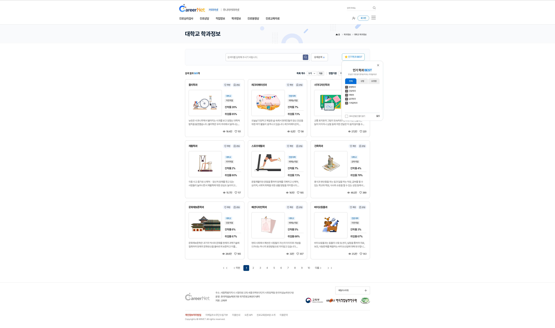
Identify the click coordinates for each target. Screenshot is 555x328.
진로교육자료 (273, 18)
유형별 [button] (374, 81)
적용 (320, 73)
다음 (317, 267)
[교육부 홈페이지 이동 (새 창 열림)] (314, 300)
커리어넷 (213, 10)
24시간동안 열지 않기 (357, 116)
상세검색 (318, 57)
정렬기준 (333, 73)
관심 (237, 85)
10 (309, 267)
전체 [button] (351, 81)
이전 (238, 267)
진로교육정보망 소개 (266, 315)
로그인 (363, 18)
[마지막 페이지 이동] (330, 268)
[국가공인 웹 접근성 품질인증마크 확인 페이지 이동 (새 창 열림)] (365, 300)
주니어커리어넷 (231, 10)
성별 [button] (362, 81)
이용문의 (284, 315)
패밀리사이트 (343, 290)
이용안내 (236, 315)
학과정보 (236, 18)
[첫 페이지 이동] (225, 268)
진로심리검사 (186, 18)
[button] (378, 65)
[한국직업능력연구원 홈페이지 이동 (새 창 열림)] (342, 300)
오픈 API (248, 315)
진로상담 (204, 18)
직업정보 (220, 18)
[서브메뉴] (373, 17)
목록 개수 (301, 73)
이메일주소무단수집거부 (217, 315)
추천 (228, 85)
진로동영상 (253, 18)
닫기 (378, 116)
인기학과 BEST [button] (355, 56)
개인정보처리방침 (193, 315)
